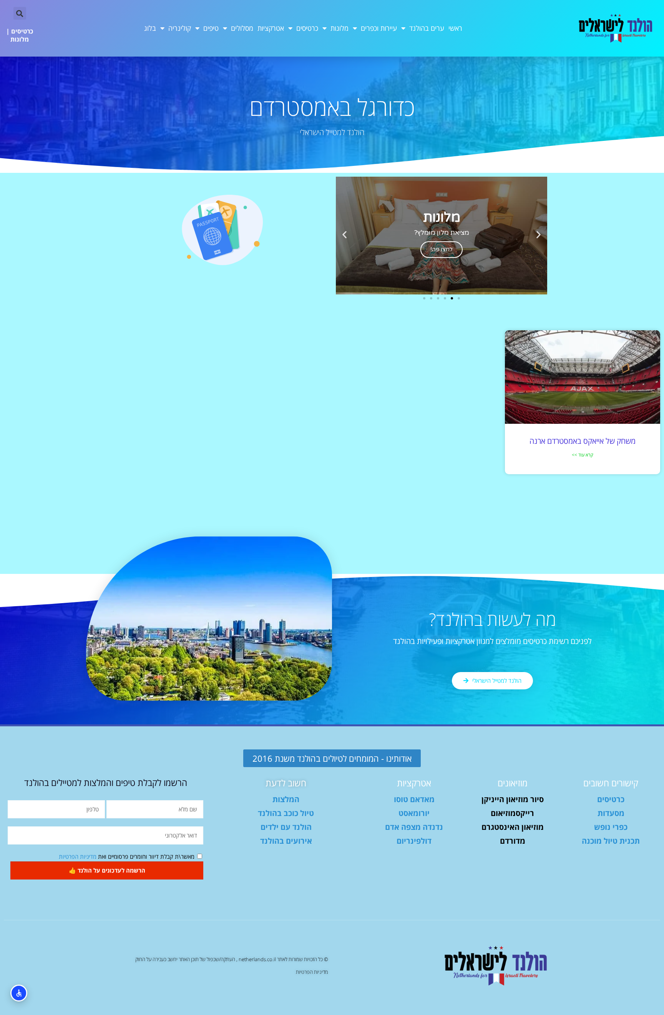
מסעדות (611, 813)
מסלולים (242, 28)
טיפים (211, 28)
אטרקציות (270, 28)
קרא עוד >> (582, 454)
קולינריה (179, 28)
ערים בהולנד (426, 28)
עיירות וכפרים (379, 28)
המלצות (285, 799)
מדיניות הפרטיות (77, 856)
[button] (19, 13)
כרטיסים (307, 28)
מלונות (339, 28)
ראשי (455, 28)
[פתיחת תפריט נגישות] (18, 993)
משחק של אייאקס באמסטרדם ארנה (583, 441)
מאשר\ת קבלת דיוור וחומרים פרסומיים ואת (126, 856)
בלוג (150, 28)
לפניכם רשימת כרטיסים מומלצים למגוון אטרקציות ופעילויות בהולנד (492, 641)
